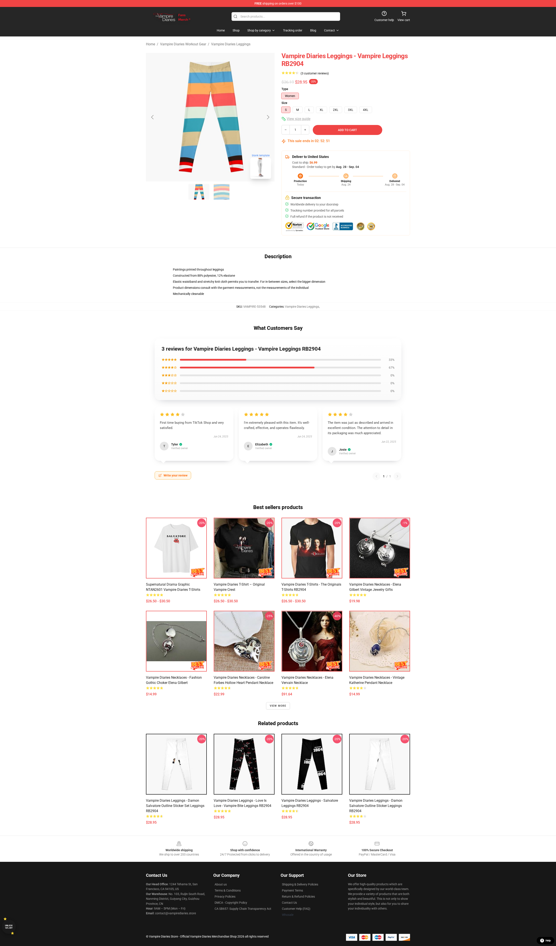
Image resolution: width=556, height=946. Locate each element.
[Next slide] (267, 117)
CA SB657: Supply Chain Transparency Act (243, 908)
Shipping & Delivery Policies (300, 884)
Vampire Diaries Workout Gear (183, 44)
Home (150, 44)
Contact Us (289, 902)
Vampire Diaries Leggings (230, 44)
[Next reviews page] (397, 476)
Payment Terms (292, 890)
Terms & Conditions (228, 890)
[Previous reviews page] (376, 476)
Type (284, 89)
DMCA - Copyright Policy (231, 902)
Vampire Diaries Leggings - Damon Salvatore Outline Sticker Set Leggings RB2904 (175, 805)
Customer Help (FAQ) (296, 908)
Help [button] (548, 940)
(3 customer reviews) (315, 73)
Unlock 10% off (9, 927)
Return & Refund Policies (298, 896)
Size (284, 103)
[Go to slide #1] (199, 192)
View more (278, 705)
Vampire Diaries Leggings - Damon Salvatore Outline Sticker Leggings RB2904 (375, 805)
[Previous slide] (152, 117)
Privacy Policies (225, 896)
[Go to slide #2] (221, 192)
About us (221, 884)
